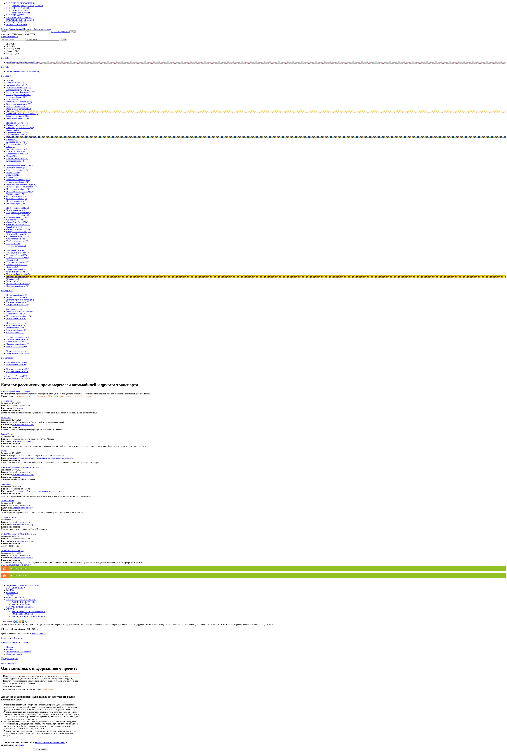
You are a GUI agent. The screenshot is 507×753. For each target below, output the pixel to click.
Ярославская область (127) (18, 286)
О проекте (11, 649)
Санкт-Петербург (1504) (17, 222)
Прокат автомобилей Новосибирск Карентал (21, 467)
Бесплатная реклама (43, 29)
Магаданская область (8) (17, 170)
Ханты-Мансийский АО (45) (19, 269)
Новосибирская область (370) (19, 191)
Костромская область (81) (17, 149)
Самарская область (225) (17, 220)
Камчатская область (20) (17, 135)
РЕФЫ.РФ (6, 417)
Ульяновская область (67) (17, 262)
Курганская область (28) (17, 158)
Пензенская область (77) (17, 201)
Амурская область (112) (16, 85)
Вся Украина (7, 290)
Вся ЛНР (5, 67)
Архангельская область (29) (18, 87)
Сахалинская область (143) (18, 229)
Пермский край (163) (15, 203)
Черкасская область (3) (16, 346)
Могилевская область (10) (18, 378)
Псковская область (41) (16, 210)
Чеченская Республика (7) (18, 274)
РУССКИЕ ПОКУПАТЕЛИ (19, 17)
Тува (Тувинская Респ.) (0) (18, 253)
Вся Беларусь (7, 358)
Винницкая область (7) (16, 295)
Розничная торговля (21, 13)
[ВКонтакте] (14, 621)
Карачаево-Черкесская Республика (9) (23, 137)
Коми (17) (10, 146)
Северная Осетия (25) (16, 234)
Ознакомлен (41, 750)
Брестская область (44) (16, 362)
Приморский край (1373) (17, 208)
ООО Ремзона (7, 501)
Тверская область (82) (16, 246)
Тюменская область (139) (17, 257)
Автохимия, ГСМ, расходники (50, 396)
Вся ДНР (5, 58)
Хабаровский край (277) (17, 264)
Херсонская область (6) (16, 342)
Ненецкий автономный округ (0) (21, 184)
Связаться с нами (14, 654)
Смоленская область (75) (17, 236)
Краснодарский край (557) (18, 151)
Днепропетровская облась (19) (20, 300)
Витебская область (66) (16, 365)
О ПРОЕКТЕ (12, 592)
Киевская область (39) (16, 314)
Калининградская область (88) (20, 127)
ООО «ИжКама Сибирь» (12, 550)
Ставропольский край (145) (18, 239)
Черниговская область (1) (17, 351)
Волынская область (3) (16, 297)
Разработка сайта (8, 663)
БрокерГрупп (7, 434)
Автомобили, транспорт (23, 424)
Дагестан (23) (12, 111)
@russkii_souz (47, 689)
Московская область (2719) (18, 179)
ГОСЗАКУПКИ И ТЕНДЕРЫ (19, 607)
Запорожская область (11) (17, 309)
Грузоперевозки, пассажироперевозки (44, 491)
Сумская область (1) (15, 332)
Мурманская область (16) (17, 182)
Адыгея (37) (11, 80)
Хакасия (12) (12, 267)
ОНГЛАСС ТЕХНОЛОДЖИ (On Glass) (18, 534)
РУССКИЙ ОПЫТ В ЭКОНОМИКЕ (28, 611)
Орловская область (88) (16, 198)
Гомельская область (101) (17, 369)
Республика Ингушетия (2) (18, 212)
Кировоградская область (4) (18, 316)
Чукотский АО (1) (14, 281)
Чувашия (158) (12, 279)
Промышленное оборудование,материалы (54, 458)
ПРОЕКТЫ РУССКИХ (16, 24)
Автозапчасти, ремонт (25, 396)
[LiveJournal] (25, 621)
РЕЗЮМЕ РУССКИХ (16, 22)
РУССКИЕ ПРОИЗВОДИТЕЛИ (20, 3)
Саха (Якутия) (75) (14, 227)
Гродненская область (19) (17, 371)
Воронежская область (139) (18, 109)
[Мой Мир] (23, 621)
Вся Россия (6, 76)
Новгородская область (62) (18, 189)
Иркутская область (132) (17, 123)
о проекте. (19, 745)
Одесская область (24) (16, 325)
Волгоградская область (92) (18, 104)
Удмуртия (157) (13, 260)
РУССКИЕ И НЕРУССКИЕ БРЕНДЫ (29, 616)
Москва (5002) (12, 177)
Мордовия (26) (13, 175)
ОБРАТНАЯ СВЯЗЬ (15, 597)
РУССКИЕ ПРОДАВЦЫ (17, 8)
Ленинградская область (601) (19, 165)
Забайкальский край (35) (17, 116)
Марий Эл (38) (13, 172)
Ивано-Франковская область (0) (20, 311)
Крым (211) (11, 156)
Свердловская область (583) (18, 231)
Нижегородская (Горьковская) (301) (22, 187)
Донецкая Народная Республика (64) (22, 62)
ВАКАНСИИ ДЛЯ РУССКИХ (20, 20)
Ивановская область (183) (17, 118)
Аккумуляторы (72, 396)
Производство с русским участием (27, 5)
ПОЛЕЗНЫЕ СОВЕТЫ (22, 614)
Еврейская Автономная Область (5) (22, 113)
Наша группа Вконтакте (12, 638)
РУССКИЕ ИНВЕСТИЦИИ (24, 602)
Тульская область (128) (16, 255)
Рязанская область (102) (16, 217)
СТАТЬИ (10, 609)
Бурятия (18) (12, 99)
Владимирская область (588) (19, 102)
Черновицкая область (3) (17, 353)
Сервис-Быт (6, 401)
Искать (63, 39)
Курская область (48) (15, 161)
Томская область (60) (15, 250)
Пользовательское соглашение (14, 642)
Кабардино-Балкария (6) (17, 125)
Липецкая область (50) (16, 168)
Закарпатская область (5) (17, 304)
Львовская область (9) (16, 318)
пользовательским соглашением (50, 742)
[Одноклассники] (20, 621)
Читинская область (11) (16, 276)
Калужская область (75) (16, 132)
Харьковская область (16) (17, 339)
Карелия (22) (12, 139)
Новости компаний (9, 37)
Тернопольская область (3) (18, 337)
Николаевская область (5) (17, 323)
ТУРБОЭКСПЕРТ (9, 517)
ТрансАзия (6, 484)
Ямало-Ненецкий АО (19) (18, 284)
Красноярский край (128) (17, 154)
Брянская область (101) (16, 97)
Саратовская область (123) (18, 224)
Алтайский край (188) (16, 83)
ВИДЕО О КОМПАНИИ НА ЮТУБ (22, 585)
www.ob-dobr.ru (39, 633)
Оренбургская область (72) (18, 196)
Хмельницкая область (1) (17, 344)
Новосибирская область (11, 391)
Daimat (4, 451)
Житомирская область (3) (17, 302)
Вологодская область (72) (17, 106)
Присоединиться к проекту (18, 652)
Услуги (27, 391)
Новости (10, 647)
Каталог (11, 29)
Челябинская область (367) (18, 272)
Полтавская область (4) (16, 328)
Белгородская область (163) (18, 94)
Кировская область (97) (16, 144)
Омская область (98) (15, 194)
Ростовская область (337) (17, 215)
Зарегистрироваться (60, 31)
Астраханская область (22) (18, 90)
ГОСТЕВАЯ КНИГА (15, 588)
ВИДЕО (10, 590)
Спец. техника (86, 396)
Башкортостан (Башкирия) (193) (20, 92)
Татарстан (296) (13, 243)
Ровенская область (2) (16, 330)
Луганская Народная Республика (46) (23, 71)
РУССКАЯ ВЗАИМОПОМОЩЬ (21, 600)
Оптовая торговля (20, 10)
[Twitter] (17, 621)
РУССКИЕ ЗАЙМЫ (21, 604)
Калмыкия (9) (12, 130)
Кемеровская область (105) (18, 142)
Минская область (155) (16, 376)
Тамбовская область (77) (17, 241)
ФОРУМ (10, 595)
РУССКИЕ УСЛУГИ (15, 15)
